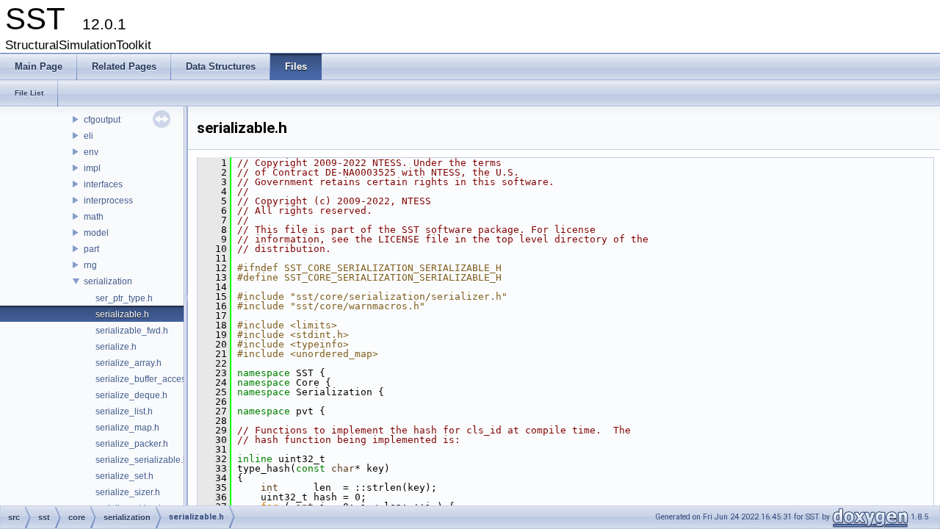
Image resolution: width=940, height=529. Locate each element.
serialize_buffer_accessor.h (150, 379)
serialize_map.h (127, 427)
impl (92, 168)
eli (88, 136)
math (94, 217)
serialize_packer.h (131, 444)
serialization (108, 281)
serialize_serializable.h (141, 460)
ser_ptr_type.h (124, 298)
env (91, 152)
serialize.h (116, 347)
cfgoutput (102, 120)
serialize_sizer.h (127, 492)
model (96, 233)
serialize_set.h (124, 476)
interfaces (103, 184)
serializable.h (122, 314)
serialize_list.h (124, 411)
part (91, 249)
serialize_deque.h (131, 395)
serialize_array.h (128, 363)
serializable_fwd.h (131, 330)
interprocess (108, 200)
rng (90, 265)
